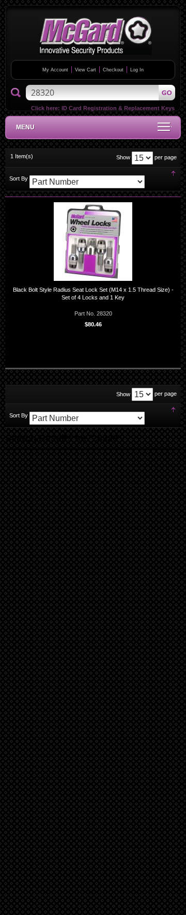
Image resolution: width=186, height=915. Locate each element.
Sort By (18, 178)
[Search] (16, 93)
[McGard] (95, 36)
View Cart (85, 69)
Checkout (113, 69)
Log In (137, 69)
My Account (55, 69)
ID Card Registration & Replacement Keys (118, 108)
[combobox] (100, 92)
